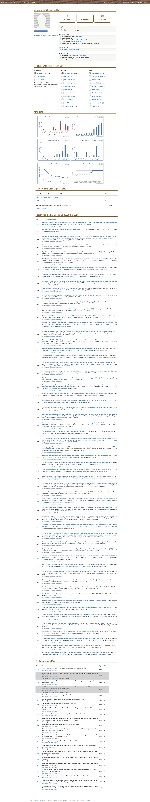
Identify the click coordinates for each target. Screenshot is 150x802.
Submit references (137, 2)
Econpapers (51, 226)
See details (79, 36)
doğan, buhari (68, 93)
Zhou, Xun (40, 80)
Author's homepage (74, 49)
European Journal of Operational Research (48, 197)
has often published (84, 40)
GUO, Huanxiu (68, 99)
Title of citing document (49, 219)
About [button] (146, 2)
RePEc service (38, 800)
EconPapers (64, 49)
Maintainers (126, 2)
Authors (26, 2)
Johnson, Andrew (96, 76)
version (56, 678)
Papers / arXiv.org (41, 208)
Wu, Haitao (67, 103)
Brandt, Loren (95, 96)
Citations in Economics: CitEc (11, 2)
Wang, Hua (94, 89)
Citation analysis (52, 670)
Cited (105, 666)
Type (100, 666)
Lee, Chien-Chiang (69, 96)
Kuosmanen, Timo (42, 73)
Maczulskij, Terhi (69, 80)
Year (37, 219)
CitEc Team (87, 800)
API (112, 2)
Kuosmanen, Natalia (70, 83)
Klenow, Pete (95, 99)
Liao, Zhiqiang (41, 76)
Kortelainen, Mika (96, 103)
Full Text (44, 670)
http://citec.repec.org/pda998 (77, 55)
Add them (76, 59)
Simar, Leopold (95, 93)
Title (43, 666)
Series (33, 2)
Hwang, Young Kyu (69, 106)
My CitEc (106, 2)
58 (78, 43)
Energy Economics (41, 200)
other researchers (76, 41)
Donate (118, 2)
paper (60, 226)
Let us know (95, 59)
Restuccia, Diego (96, 83)
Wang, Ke (67, 89)
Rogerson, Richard (97, 86)
